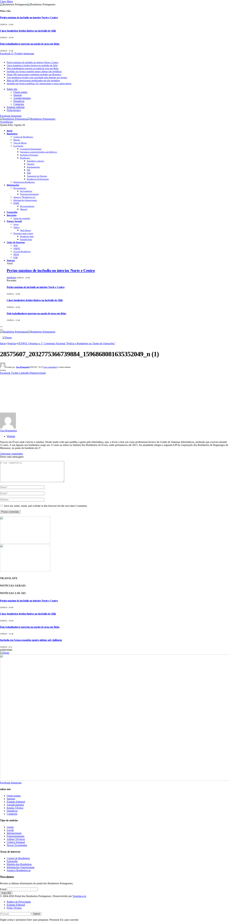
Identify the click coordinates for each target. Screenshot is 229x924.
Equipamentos (33, 167)
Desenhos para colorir (23, 233)
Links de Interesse (16, 242)
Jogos (16, 224)
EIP (28, 170)
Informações (13, 185)
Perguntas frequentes (29, 194)
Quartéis (30, 164)
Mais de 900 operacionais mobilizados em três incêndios (33, 80)
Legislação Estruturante (31, 149)
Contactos (18, 104)
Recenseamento (27, 206)
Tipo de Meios (20, 143)
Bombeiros (12, 133)
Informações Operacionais (25, 200)
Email (3, 889)
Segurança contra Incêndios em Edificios (38, 152)
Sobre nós (12, 89)
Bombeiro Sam (27, 236)
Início (9, 130)
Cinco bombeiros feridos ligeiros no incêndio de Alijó (28, 30)
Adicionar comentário (11, 453)
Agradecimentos (22, 98)
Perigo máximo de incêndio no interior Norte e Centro (29, 17)
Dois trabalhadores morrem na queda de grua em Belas (30, 43)
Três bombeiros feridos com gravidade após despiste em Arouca (37, 77)
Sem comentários (50, 367)
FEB (29, 173)
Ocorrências (6, 121)
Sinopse (17, 95)
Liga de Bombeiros (22, 251)
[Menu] (1, 326)
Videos (16, 227)
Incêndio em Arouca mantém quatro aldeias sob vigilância (34, 71)
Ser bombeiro (26, 191)
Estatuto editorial (15, 107)
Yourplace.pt (79, 896)
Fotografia (12, 212)
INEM (16, 254)
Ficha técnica (14, 110)
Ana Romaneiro (23, 367)
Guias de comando (21, 218)
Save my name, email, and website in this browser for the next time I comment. (45, 505)
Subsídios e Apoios (35, 161)
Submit (36, 914)
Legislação (18, 146)
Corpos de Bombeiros (23, 137)
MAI (15, 245)
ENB (15, 257)
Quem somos (20, 92)
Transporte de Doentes (37, 176)
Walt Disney (25, 230)
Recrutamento (19, 188)
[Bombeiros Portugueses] (27, 118)
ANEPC (16, 248)
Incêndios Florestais (29, 155)
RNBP (16, 203)
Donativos (18, 101)
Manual (23, 209)
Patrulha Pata (26, 239)
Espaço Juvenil (14, 221)
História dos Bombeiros (24, 182)
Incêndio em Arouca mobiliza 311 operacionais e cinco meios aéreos (39, 83)
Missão (16, 140)
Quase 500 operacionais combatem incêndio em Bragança (34, 74)
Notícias (11, 260)
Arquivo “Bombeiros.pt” (24, 197)
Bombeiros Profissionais (38, 179)
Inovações (11, 215)
